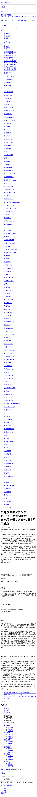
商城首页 (7, 33)
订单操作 (10, 727)
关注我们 (7, 754)
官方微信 (10, 756)
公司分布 (7, 740)
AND (5, 25)
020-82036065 (5, 770)
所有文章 (7, 708)
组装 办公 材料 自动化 (11, 62)
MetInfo (10, 776)
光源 (11, 25)
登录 (2, 11)
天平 (8, 25)
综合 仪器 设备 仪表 (10, 70)
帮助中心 (7, 725)
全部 (5, 45)
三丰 (2, 25)
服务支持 (7, 732)
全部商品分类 (5, 30)
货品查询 (10, 763)
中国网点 (10, 741)
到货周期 (10, 765)
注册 (2, 15)
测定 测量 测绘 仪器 (10, 52)
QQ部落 (10, 757)
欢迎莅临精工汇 (5, 2)
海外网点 (10, 743)
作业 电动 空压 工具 (10, 53)
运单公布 (10, 766)
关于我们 (7, 747)
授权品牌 (7, 37)
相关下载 (10, 734)
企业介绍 (10, 752)
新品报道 (7, 47)
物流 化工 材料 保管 (10, 61)
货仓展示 (10, 745)
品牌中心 (7, 38)
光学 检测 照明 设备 (10, 64)
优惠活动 (7, 49)
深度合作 (10, 750)
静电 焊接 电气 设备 (10, 68)
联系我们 (10, 749)
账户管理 (10, 731)
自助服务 (10, 736)
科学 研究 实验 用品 (10, 57)
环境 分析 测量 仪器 (10, 66)
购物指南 (10, 729)
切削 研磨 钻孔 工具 (10, 55)
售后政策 (10, 738)
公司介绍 (7, 35)
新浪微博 (10, 759)
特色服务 (7, 761)
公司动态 (7, 42)
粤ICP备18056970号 (6, 785)
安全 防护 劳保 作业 (10, 59)
